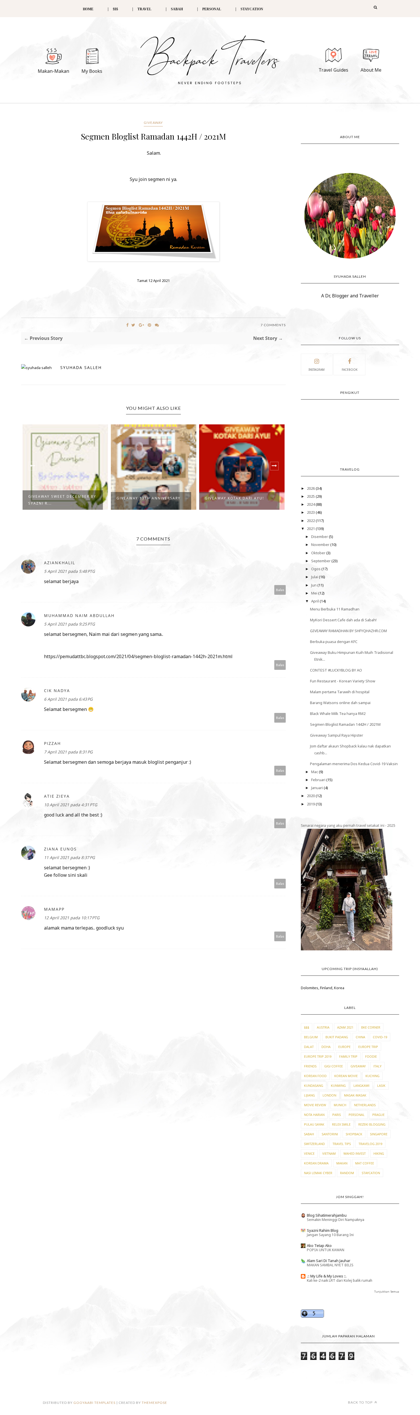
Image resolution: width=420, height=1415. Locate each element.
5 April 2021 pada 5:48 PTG (69, 571)
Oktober (318, 552)
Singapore (378, 1134)
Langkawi (361, 1085)
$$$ (115, 9)
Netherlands (365, 1105)
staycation (371, 1173)
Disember (320, 536)
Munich (340, 1105)
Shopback (354, 1134)
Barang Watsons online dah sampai (340, 702)
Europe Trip (368, 1047)
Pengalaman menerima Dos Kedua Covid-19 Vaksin (354, 763)
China (360, 1037)
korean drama (316, 1163)
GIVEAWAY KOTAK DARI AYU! (234, 498)
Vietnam (329, 1153)
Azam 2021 (345, 1027)
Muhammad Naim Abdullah (79, 615)
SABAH (177, 9)
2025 (311, 496)
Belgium (311, 1037)
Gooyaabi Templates (94, 1402)
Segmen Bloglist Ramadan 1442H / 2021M (345, 724)
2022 (311, 520)
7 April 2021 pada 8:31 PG (68, 752)
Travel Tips (342, 1144)
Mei (314, 593)
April (315, 601)
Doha (326, 1047)
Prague (378, 1114)
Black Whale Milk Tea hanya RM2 (337, 713)
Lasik (381, 1085)
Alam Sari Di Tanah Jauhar (328, 1260)
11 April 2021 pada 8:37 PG (69, 857)
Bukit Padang (336, 1037)
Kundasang (313, 1085)
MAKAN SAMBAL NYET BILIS (330, 1265)
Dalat (309, 1047)
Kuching (372, 1076)
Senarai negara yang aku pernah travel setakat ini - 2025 (348, 825)
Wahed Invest (354, 1153)
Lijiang (309, 1095)
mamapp (54, 909)
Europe (344, 1047)
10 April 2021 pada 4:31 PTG (70, 804)
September (321, 560)
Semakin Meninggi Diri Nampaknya (335, 1219)
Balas (280, 590)
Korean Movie (346, 1076)
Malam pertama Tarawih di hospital (339, 691)
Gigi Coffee (333, 1066)
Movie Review (315, 1105)
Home (88, 9)
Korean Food (315, 1076)
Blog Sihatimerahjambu (327, 1215)
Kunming (338, 1085)
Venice (309, 1153)
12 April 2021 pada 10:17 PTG (71, 917)
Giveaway (153, 122)
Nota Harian (314, 1114)
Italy (377, 1066)
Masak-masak (355, 1095)
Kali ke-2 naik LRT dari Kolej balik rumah (339, 1280)
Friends (310, 1066)
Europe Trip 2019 (317, 1056)
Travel (144, 9)
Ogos (316, 568)
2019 (311, 804)
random (347, 1173)
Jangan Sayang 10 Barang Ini (330, 1234)
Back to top (360, 1402)
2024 (311, 504)
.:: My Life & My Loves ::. (327, 1276)
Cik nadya (57, 690)
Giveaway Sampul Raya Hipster (336, 735)
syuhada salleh (81, 367)
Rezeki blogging (371, 1124)
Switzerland (314, 1144)
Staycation (252, 9)
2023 (311, 512)
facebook (349, 370)
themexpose (154, 1402)
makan (341, 1163)
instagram (317, 370)
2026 (311, 488)
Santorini (330, 1134)
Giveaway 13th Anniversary (149, 498)
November (320, 544)
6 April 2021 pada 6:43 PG (68, 699)
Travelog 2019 (370, 1144)
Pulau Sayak (314, 1124)
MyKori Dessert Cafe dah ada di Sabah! (343, 619)
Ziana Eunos (60, 849)
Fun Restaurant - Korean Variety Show (342, 681)
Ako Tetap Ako (319, 1245)
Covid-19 (380, 1037)
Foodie (371, 1056)
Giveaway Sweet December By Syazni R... (62, 500)
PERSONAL (211, 9)
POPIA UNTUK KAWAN (325, 1249)
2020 (311, 795)
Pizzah (52, 743)
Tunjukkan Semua (386, 1291)
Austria (323, 1027)
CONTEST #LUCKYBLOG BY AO (336, 670)
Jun (314, 585)
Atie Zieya (57, 796)
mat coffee (364, 1163)
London (329, 1095)
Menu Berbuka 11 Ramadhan (334, 609)
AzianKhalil (59, 562)
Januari (317, 787)
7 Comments (273, 325)
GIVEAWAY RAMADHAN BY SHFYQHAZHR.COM (348, 630)
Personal (357, 1114)
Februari (318, 779)
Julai (315, 576)
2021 (311, 528)
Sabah (309, 1134)
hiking (378, 1153)
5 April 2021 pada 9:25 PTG (69, 624)
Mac (315, 771)
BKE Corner (370, 1027)
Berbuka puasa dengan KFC (333, 641)
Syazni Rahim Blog (322, 1230)
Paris (336, 1114)
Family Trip (348, 1056)
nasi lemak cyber (318, 1173)
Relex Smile (341, 1124)
